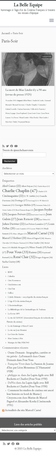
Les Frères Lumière (36, 224)
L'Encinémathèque (15, 305)
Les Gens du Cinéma (16, 334)
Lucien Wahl (36, 228)
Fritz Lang (32, 201)
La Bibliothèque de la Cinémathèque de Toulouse (27, 309)
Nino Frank (38, 247)
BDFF (10, 272)
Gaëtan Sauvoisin (24, 109)
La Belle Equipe (28, 4)
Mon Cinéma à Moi (15, 338)
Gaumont (8, 205)
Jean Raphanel (22, 113)
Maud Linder (24, 117)
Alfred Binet (27, 100)
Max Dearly (34, 117)
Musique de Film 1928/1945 (18, 342)
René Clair (24, 256)
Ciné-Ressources (14, 280)
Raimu (35, 252)
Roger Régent (44, 257)
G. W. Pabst (43, 200)
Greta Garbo (8, 210)
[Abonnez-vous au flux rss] (4, 146)
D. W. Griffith (31, 196)
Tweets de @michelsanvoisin (17, 150)
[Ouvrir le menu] (51, 20)
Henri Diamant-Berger (24, 210)
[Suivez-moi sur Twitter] (8, 146)
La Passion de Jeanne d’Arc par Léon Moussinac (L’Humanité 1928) (30, 367)
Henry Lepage (10, 113)
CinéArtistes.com (14, 284)
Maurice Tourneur (21, 243)
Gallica (10, 293)
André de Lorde (38, 100)
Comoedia (42, 105)
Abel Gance (11, 186)
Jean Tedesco (45, 219)
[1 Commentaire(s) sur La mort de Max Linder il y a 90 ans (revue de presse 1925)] (48, 60)
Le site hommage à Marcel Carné (20, 326)
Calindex (11, 276)
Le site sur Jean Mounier (17, 330)
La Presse (14, 117)
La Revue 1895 (14, 313)
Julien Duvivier (13, 224)
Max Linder (43, 117)
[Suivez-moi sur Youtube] (16, 146)
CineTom (11, 288)
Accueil (5, 33)
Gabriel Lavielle (11, 109)
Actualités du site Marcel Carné (23, 410)
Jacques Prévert (19, 214)
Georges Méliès (25, 205)
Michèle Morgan (20, 247)
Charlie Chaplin (31, 105)
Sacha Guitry (11, 261)
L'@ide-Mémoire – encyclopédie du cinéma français (28, 297)
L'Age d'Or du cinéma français (20, 301)
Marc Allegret (20, 233)
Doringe (21, 200)
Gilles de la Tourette (38, 109)
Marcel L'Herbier (14, 238)
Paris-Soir (8, 122)
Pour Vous (17, 251)
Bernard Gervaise (19, 105)
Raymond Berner (24, 122)
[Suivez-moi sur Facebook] (12, 146)
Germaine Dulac (43, 205)
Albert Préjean (29, 186)
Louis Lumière (22, 228)
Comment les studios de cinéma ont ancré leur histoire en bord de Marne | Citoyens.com (30, 393)
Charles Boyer (43, 186)
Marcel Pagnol (35, 238)
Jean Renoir (28, 219)
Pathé (15, 122)
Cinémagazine (12, 196)
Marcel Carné (40, 233)
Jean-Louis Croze (34, 113)
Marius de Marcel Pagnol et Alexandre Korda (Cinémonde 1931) (29, 401)
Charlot (42, 191)
